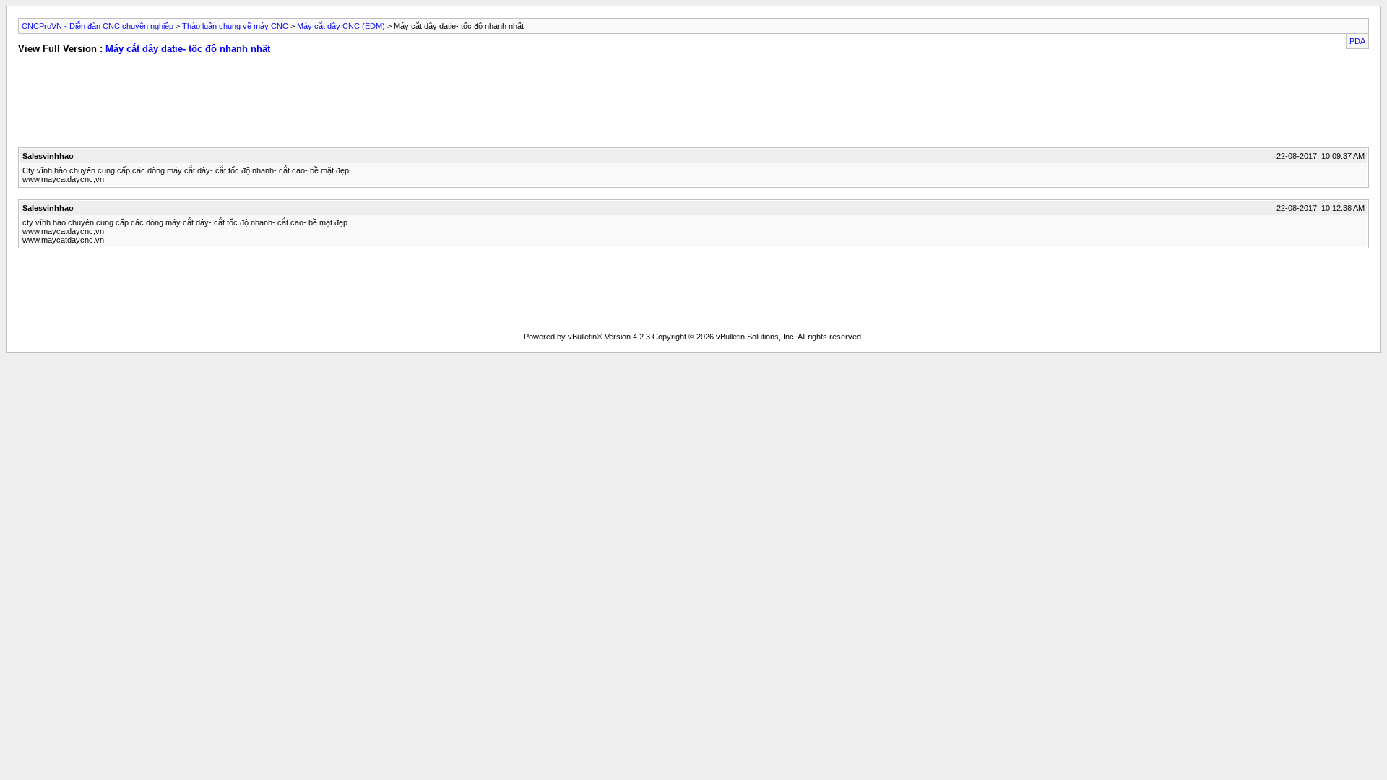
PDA (1357, 41)
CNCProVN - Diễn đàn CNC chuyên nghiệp (97, 26)
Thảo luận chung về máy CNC (235, 26)
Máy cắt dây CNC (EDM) (341, 26)
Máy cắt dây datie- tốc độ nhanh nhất (187, 48)
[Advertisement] (342, 104)
